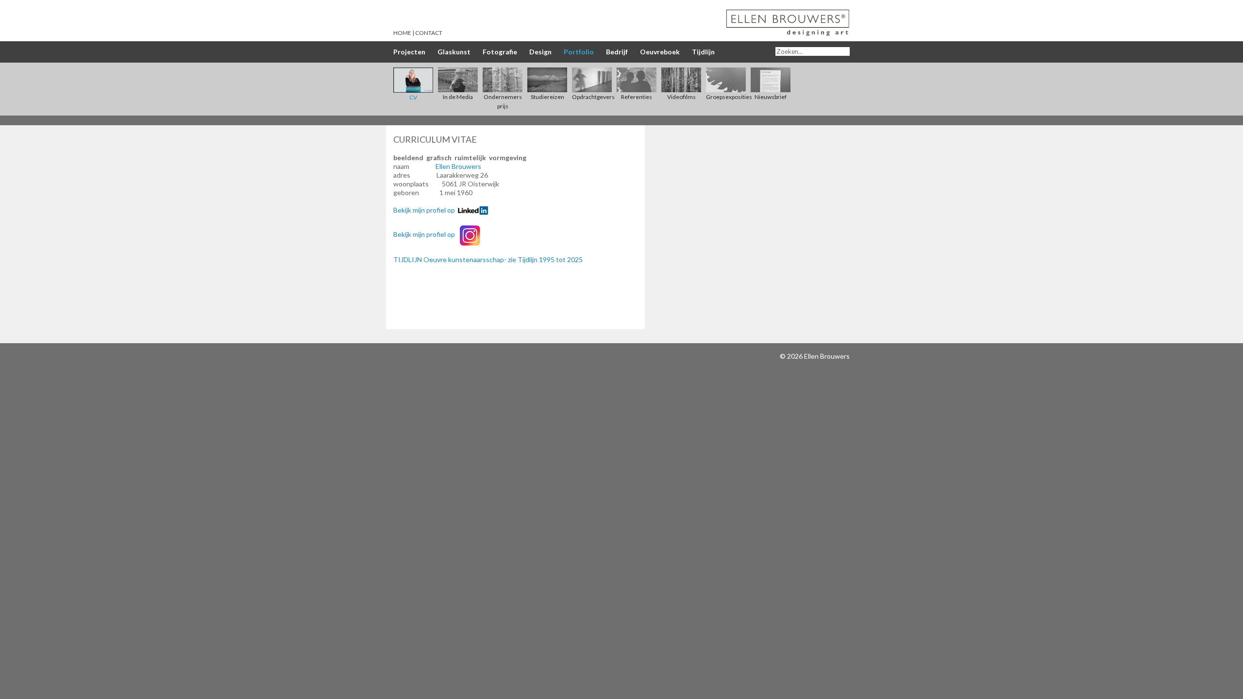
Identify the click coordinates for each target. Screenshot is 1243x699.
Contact (428, 32)
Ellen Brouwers (458, 166)
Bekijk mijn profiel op (425, 210)
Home (402, 32)
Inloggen (764, 356)
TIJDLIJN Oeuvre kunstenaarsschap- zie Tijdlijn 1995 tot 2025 (488, 259)
